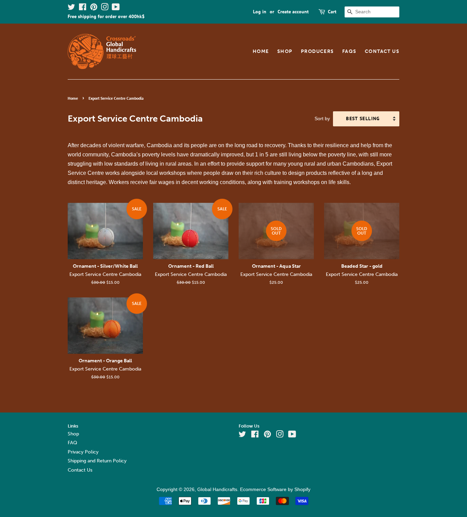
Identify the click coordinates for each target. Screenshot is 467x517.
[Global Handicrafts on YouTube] (116, 8)
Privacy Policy (83, 452)
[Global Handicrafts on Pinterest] (93, 8)
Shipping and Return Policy (97, 461)
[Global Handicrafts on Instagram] (104, 8)
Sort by (322, 118)
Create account (293, 12)
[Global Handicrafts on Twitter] (71, 8)
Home (261, 51)
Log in (259, 12)
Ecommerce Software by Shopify (275, 489)
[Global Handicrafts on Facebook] (82, 8)
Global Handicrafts (217, 489)
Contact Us (382, 51)
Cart (332, 12)
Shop (285, 51)
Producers (317, 51)
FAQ (72, 443)
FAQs (349, 51)
